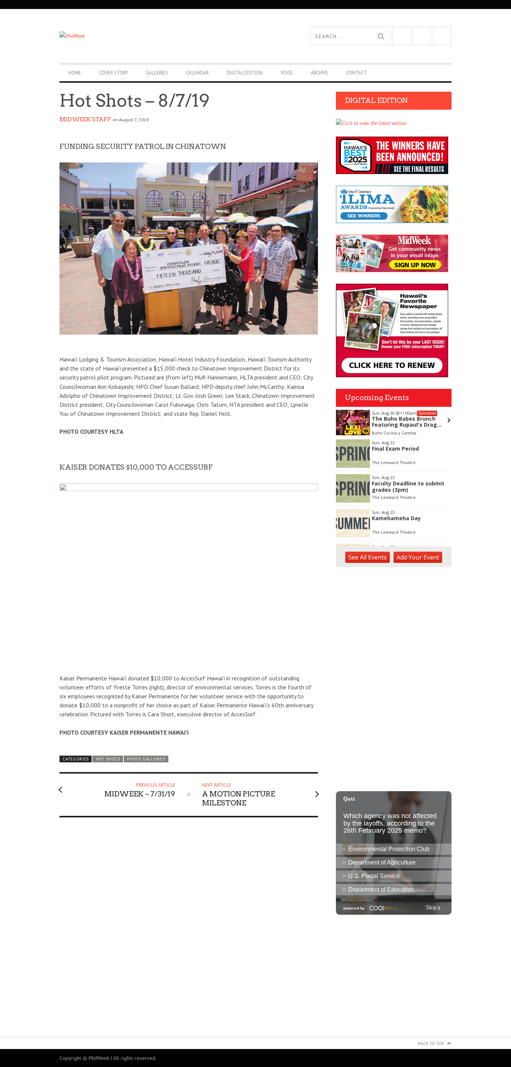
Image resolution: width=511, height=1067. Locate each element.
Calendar (197, 73)
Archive (319, 73)
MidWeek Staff (85, 119)
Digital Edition (245, 73)
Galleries (157, 73)
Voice (287, 73)
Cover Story (113, 73)
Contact (356, 73)
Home (74, 73)
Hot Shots (108, 759)
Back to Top (431, 1043)
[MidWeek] (157, 35)
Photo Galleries (146, 759)
